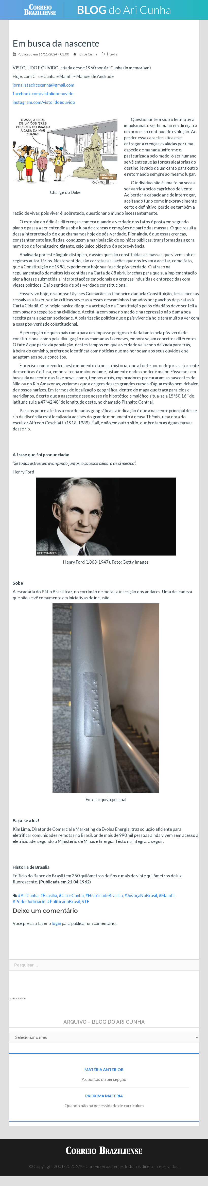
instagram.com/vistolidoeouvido (44, 102)
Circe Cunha (88, 54)
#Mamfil (167, 895)
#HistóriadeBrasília (104, 895)
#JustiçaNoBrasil (141, 895)
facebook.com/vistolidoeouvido (43, 93)
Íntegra (112, 54)
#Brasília (48, 895)
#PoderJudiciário (29, 901)
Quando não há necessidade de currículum (104, 1105)
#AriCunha (28, 895)
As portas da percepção (104, 1079)
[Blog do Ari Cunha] (124, 9)
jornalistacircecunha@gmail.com (43, 85)
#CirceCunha (71, 895)
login (56, 923)
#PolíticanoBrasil (63, 901)
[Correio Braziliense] (44, 9)
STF (85, 901)
